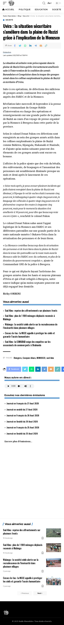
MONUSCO (41, 357)
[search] (44, 3)
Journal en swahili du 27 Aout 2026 (22, 409)
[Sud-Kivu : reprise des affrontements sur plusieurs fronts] (53, 532)
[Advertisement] (32, 482)
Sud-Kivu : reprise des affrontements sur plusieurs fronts (31, 310)
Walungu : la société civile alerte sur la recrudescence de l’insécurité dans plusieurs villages (30, 326)
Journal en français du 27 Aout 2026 (23, 403)
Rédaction (7, 52)
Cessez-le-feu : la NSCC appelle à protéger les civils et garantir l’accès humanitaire (29, 334)
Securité (9, 20)
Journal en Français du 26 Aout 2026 (23, 415)
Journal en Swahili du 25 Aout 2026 (22, 433)
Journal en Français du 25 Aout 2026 (23, 427)
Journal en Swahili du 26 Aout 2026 (22, 421)
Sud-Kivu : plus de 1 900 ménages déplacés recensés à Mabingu (29, 317)
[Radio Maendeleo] (11, 3)
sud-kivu (50, 357)
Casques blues (29, 357)
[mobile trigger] (5, 3)
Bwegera (18, 357)
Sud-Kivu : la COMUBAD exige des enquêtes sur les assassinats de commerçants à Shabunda (26, 343)
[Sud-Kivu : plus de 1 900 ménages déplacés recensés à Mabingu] (53, 547)
